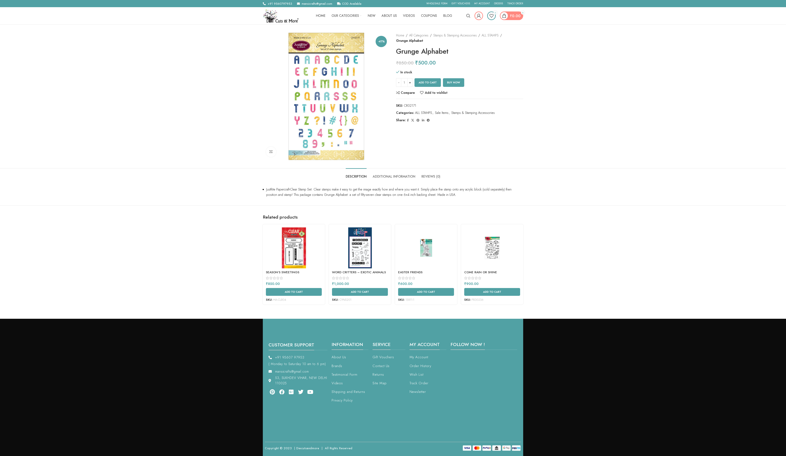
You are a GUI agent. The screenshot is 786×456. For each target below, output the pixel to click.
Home (400, 35)
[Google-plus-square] (291, 391)
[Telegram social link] (428, 120)
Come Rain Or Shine (480, 272)
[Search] (468, 16)
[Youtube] (310, 391)
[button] (12, 444)
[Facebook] (281, 391)
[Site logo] (282, 15)
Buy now (453, 82)
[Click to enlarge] (271, 152)
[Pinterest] (272, 391)
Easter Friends (410, 272)
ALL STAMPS (490, 35)
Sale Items (441, 112)
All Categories (418, 35)
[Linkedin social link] (423, 120)
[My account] (478, 16)
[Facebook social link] (408, 120)
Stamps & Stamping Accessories (455, 35)
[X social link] (412, 120)
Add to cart (428, 82)
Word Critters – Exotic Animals (359, 272)
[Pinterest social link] (418, 120)
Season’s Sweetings (282, 272)
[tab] (356, 174)
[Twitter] (300, 391)
